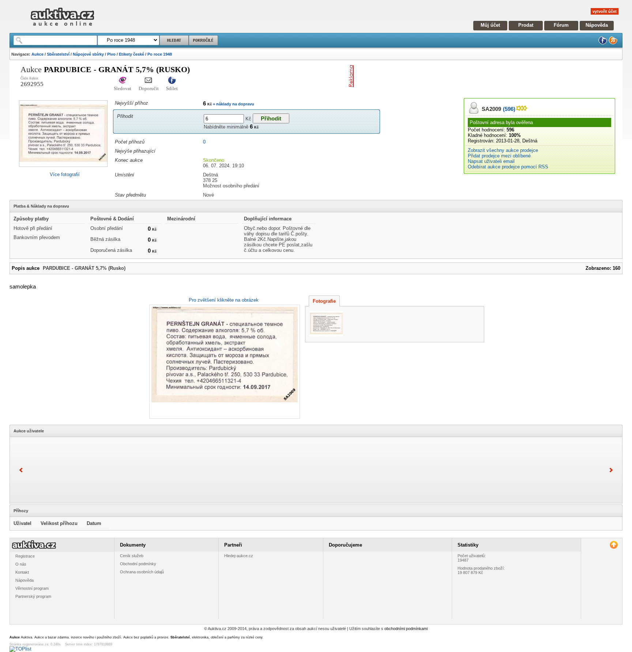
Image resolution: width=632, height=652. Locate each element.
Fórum (561, 25)
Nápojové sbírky (88, 54)
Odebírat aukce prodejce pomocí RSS (508, 166)
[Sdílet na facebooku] (172, 81)
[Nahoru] (613, 545)
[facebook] (602, 43)
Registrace (25, 556)
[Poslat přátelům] (149, 81)
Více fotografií (65, 174)
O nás (20, 564)
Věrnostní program (32, 588)
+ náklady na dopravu (233, 104)
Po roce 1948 (159, 54)
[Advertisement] (442, 76)
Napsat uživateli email (491, 161)
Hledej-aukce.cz (238, 556)
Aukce (37, 54)
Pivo (111, 54)
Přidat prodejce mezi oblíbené (499, 156)
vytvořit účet (604, 11)
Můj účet (490, 25)
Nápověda (597, 25)
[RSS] (613, 43)
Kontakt (22, 572)
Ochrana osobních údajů (142, 572)
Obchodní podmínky (138, 564)
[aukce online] (62, 27)
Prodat (525, 25)
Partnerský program (33, 596)
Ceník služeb (131, 556)
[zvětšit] (223, 362)
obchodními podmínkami (406, 628)
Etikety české (131, 54)
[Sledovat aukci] (122, 81)
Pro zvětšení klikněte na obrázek (224, 300)
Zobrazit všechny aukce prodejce (503, 150)
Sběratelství (58, 54)
